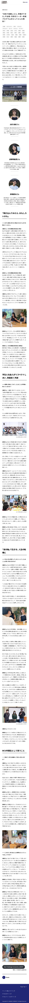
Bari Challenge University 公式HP (13, 967)
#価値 (23, 30)
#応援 (12, 34)
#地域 (23, 32)
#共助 (4, 26)
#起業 (23, 36)
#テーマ (10, 28)
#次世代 (24, 34)
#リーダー (21, 28)
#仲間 (19, 30)
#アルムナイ (5, 28)
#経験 (16, 36)
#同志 (16, 32)
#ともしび (19, 26)
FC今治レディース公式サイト (8, 996)
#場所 (4, 34)
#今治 (16, 30)
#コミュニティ (9, 26)
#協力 (12, 32)
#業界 (20, 34)
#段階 (4, 36)
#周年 (19, 32)
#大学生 (8, 34)
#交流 (12, 30)
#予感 (8, 30)
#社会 (8, 36)
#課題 (19, 36)
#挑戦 (16, 34)
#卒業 (8, 32)
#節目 (12, 36)
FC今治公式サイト (6, 993)
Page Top (22, 986)
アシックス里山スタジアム (7, 990)
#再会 (4, 32)
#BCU (15, 26)
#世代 (4, 30)
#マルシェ (15, 28)
